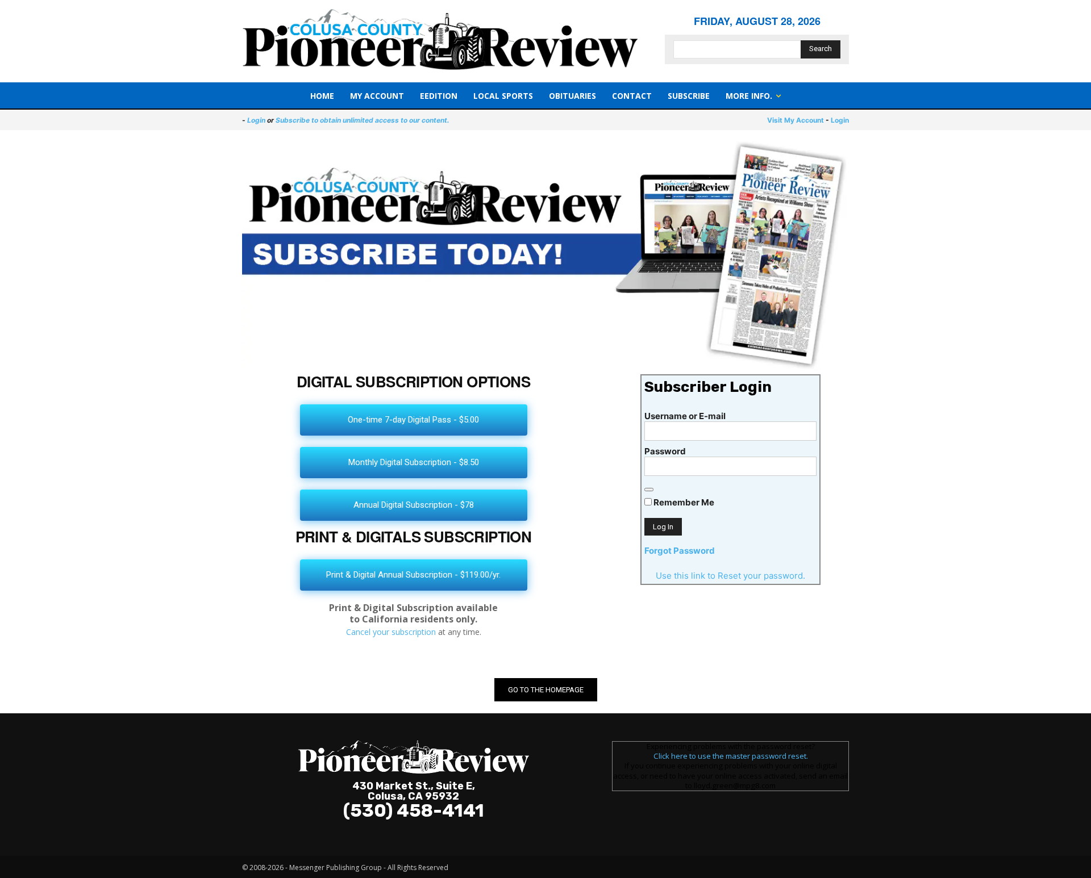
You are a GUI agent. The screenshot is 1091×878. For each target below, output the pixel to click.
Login (256, 120)
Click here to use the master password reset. (730, 756)
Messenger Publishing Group (335, 867)
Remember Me (683, 502)
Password (665, 451)
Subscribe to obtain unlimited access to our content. (362, 120)
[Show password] (648, 489)
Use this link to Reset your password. (730, 575)
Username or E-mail (685, 416)
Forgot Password (679, 550)
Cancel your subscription (391, 631)
